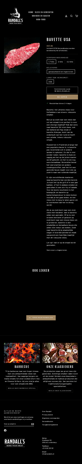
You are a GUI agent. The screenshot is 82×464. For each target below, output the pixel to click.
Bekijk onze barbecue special (22, 388)
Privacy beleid (47, 415)
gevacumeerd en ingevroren (60, 72)
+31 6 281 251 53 (47, 448)
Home (30, 12)
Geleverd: (52, 68)
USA (50, 82)
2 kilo (60, 62)
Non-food (41, 19)
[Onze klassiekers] (60, 353)
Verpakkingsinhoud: (58, 57)
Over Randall (47, 411)
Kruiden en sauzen (41, 16)
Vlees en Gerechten (44, 12)
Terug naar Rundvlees (42, 317)
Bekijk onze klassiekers (60, 390)
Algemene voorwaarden (51, 418)
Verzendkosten (63, 48)
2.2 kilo (70, 62)
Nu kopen (62, 97)
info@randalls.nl (48, 454)
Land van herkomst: (58, 77)
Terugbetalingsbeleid (50, 425)
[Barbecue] (22, 353)
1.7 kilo (51, 62)
